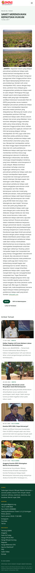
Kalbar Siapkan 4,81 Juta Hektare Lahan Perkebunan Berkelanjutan (17, 344)
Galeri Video (5, 552)
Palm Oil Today (6, 535)
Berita (6, 301)
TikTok (3, 524)
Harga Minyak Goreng (8, 540)
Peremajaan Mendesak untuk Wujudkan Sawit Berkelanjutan (14, 386)
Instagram (4, 519)
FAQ (2, 549)
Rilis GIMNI (15, 423)
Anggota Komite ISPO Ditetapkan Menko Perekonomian (15, 464)
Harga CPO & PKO (7, 538)
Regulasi (4, 542)
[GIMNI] (7, 3)
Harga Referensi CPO (8, 545)
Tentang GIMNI (6, 531)
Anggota (4, 533)
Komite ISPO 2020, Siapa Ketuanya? (15, 426)
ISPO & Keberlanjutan (19, 301)
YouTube (4, 521)
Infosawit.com (13, 294)
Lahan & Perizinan (10, 306)
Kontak (3, 554)
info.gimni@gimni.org (8, 504)
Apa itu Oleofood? (7, 547)
